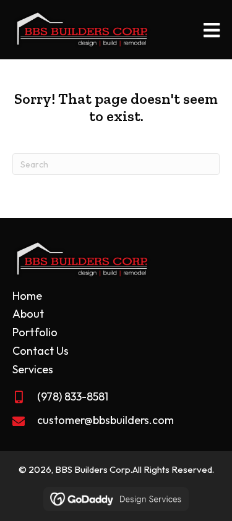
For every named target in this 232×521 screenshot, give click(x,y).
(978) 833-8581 (72, 396)
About (28, 314)
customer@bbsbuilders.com (105, 420)
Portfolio (35, 332)
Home (27, 296)
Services (32, 369)
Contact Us (40, 351)
